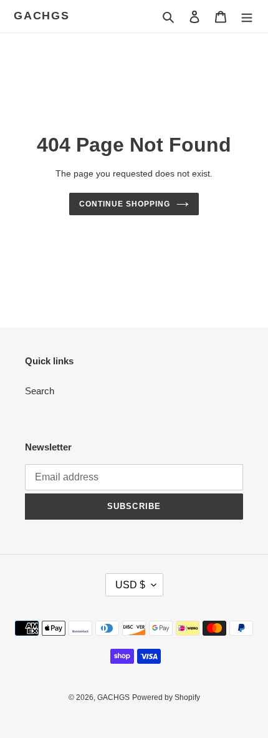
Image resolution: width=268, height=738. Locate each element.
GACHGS (42, 15)
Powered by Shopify (166, 697)
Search (39, 391)
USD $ (130, 585)
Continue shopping (124, 204)
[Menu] (247, 16)
